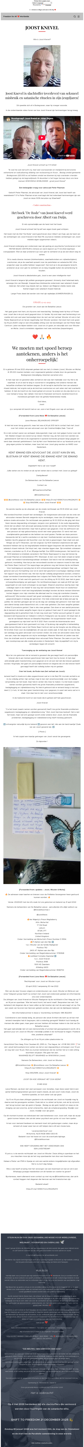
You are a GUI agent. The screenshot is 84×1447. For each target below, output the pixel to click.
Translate (48, 5)
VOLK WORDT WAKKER (15, 1336)
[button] (74, 16)
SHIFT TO (17, 1419)
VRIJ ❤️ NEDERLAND (57, 1336)
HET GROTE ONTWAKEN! (42, 1338)
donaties (65, 1298)
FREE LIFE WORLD (31, 1336)
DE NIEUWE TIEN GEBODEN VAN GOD (42, 1349)
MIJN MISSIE (44, 1336)
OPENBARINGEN (72, 1336)
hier (74, 1317)
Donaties (33, 1310)
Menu (79, 16)
